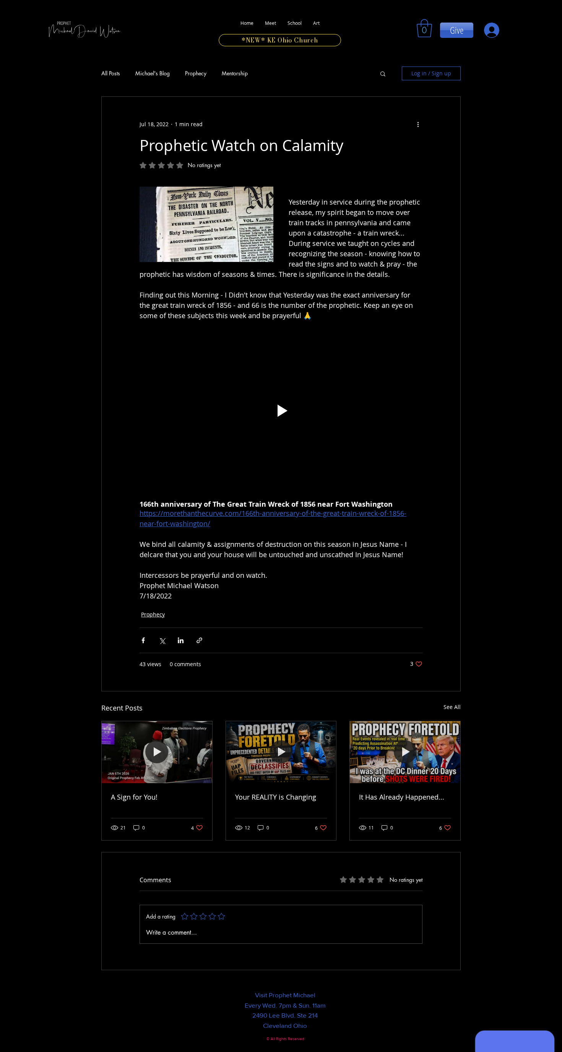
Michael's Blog (152, 73)
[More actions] (417, 124)
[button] (383, 73)
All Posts (110, 73)
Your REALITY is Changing (275, 797)
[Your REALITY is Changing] (281, 752)
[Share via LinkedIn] (180, 640)
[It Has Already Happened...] (405, 752)
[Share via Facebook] (143, 640)
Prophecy (195, 73)
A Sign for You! (134, 797)
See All (452, 707)
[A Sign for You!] (157, 752)
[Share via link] (199, 640)
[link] (424, 28)
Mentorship (235, 73)
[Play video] (281, 410)
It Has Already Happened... (401, 797)
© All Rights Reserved (285, 1039)
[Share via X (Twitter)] (162, 640)
